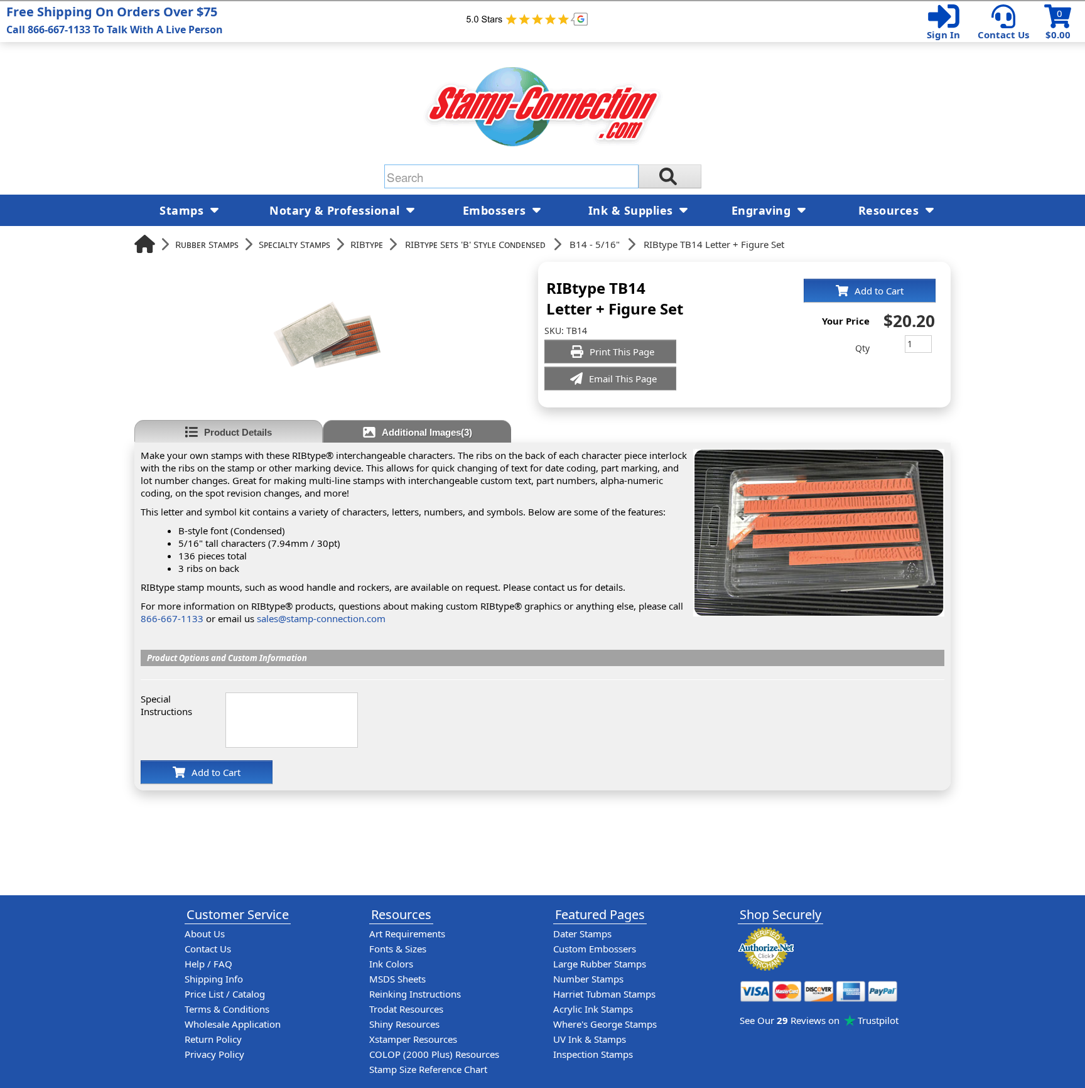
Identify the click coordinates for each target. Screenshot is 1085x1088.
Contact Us (1003, 34)
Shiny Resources (404, 1024)
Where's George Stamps (605, 1024)
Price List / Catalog (225, 994)
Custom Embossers (594, 948)
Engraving (762, 210)
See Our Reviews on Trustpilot (819, 1020)
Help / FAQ (208, 963)
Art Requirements (407, 933)
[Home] (144, 244)
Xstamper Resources (413, 1039)
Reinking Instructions (415, 994)
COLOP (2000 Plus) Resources (434, 1054)
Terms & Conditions (227, 1009)
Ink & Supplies (632, 210)
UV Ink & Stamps (589, 1039)
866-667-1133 (172, 618)
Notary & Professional (336, 210)
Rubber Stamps (207, 244)
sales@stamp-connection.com (321, 618)
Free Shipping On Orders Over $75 (114, 19)
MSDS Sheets (397, 978)
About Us (205, 933)
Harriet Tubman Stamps (604, 994)
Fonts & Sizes (397, 948)
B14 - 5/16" (594, 244)
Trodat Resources (406, 1009)
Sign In (943, 34)
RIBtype (366, 244)
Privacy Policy (214, 1054)
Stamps (183, 210)
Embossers (496, 210)
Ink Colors (391, 963)
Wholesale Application (233, 1024)
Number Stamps (588, 978)
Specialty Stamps (294, 244)
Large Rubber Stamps (599, 963)
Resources (890, 210)
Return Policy (213, 1039)
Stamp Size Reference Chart (428, 1069)
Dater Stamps (582, 933)
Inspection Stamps (593, 1054)
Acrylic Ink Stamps (593, 1009)
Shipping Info (214, 978)
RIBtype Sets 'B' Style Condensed (475, 244)
